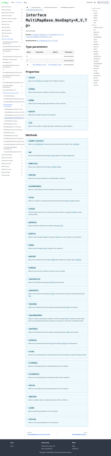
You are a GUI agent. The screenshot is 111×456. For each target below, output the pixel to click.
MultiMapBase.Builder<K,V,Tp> (14, 109)
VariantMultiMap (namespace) (8, 86)
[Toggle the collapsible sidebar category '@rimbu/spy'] (22, 166)
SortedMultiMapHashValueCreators (14, 141)
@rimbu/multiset (7, 155)
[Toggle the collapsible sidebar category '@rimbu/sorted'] (22, 163)
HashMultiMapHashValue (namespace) (10, 42)
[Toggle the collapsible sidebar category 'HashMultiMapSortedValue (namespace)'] (3, 53)
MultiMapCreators (9, 133)
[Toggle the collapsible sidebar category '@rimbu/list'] (22, 36)
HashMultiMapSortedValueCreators (14, 102)
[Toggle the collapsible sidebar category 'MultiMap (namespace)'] (22, 59)
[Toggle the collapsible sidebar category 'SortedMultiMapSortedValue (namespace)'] (3, 79)
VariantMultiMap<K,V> (9, 90)
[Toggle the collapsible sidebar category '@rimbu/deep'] (22, 27)
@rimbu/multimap (7, 39)
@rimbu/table (6, 172)
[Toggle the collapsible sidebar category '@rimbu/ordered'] (22, 157)
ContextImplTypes (9, 96)
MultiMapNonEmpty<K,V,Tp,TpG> (14, 138)
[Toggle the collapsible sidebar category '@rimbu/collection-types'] (22, 18)
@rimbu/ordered (7, 158)
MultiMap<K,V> (7, 62)
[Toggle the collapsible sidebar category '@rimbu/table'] (22, 172)
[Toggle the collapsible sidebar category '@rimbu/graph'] (22, 30)
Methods (94, 25)
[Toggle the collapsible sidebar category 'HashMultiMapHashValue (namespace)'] (22, 43)
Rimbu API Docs (6, 7)
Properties (94, 10)
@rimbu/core (6, 24)
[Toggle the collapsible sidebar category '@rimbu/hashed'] (22, 33)
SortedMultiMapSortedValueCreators (14, 144)
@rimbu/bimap (6, 10)
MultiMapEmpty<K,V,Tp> (11, 135)
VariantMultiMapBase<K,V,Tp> (13, 152)
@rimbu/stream (6, 169)
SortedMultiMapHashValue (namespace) (11, 66)
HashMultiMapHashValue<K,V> (12, 46)
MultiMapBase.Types (11, 121)
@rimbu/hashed (7, 33)
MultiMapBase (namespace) (8, 105)
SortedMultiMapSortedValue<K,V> (13, 82)
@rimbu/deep (6, 27)
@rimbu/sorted (6, 163)
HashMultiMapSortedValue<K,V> (13, 56)
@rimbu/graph (6, 30)
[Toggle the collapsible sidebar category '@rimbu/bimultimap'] (22, 12)
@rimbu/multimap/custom (11, 93)
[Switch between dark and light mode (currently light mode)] (94, 2)
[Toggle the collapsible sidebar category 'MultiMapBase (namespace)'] (22, 105)
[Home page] (27, 7)
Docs (12, 2)
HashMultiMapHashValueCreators (14, 99)
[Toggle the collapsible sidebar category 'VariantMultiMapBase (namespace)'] (22, 148)
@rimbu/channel (7, 15)
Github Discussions (47, 446)
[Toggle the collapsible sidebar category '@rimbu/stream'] (22, 169)
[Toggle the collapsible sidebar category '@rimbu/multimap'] (22, 39)
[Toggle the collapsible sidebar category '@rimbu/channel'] (22, 15)
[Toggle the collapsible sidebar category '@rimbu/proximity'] (22, 160)
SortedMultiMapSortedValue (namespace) (11, 76)
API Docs (19, 2)
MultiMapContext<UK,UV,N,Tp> (13, 130)
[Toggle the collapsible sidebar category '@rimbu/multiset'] (22, 154)
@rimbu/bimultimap (8, 13)
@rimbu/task (6, 175)
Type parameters (96, 8)
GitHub (89, 2)
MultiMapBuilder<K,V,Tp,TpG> (13, 127)
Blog (25, 2)
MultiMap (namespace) (10, 59)
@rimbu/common (7, 21)
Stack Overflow (46, 449)
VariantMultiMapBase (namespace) (10, 148)
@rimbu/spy (5, 166)
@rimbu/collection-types (9, 18)
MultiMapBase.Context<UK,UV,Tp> (14, 112)
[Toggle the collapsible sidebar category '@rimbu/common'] (22, 21)
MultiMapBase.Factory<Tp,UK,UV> (14, 115)
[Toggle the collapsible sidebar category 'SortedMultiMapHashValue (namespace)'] (3, 69)
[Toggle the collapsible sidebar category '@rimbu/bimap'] (22, 9)
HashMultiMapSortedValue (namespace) (11, 50)
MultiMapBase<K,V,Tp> (10, 124)
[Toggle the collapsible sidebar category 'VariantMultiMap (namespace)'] (22, 86)
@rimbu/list (5, 36)
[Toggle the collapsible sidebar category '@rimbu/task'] (22, 175)
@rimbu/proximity (7, 160)
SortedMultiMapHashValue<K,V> (13, 72)
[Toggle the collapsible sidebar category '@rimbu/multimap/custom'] (22, 93)
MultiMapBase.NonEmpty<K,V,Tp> (14, 118)
